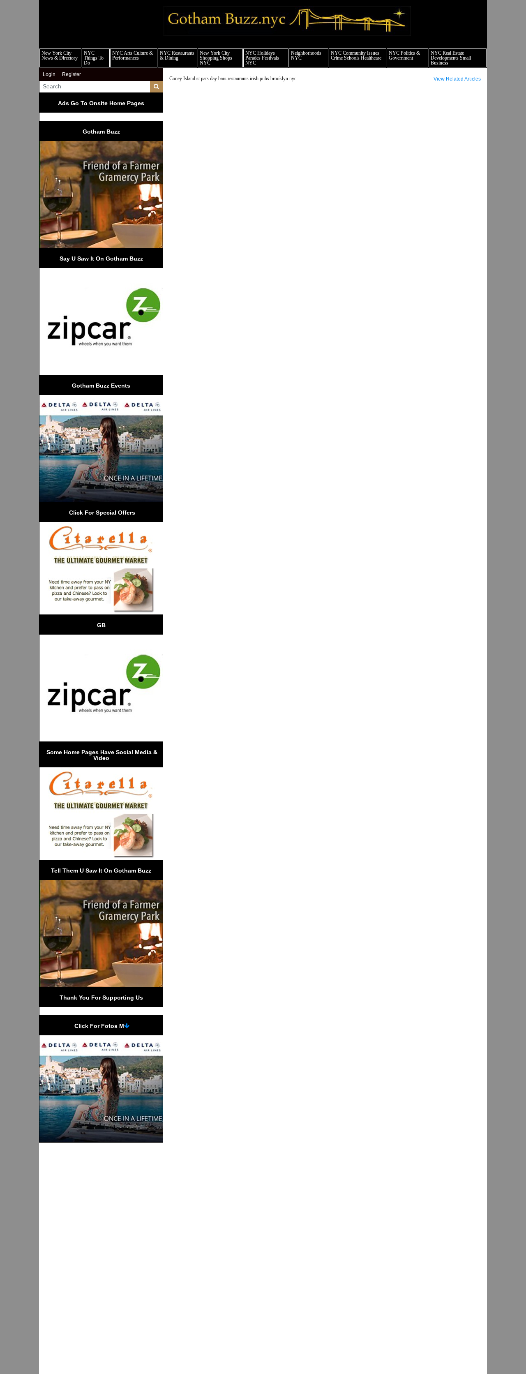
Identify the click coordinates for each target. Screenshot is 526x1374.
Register (71, 74)
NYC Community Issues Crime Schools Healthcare (356, 55)
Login (49, 74)
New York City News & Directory (60, 55)
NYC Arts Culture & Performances (132, 55)
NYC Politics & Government (404, 55)
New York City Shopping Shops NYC (216, 58)
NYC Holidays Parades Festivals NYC (262, 58)
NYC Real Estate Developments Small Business (451, 58)
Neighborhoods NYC (306, 55)
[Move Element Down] (126, 1026)
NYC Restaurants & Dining (177, 55)
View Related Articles (457, 79)
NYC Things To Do (94, 58)
